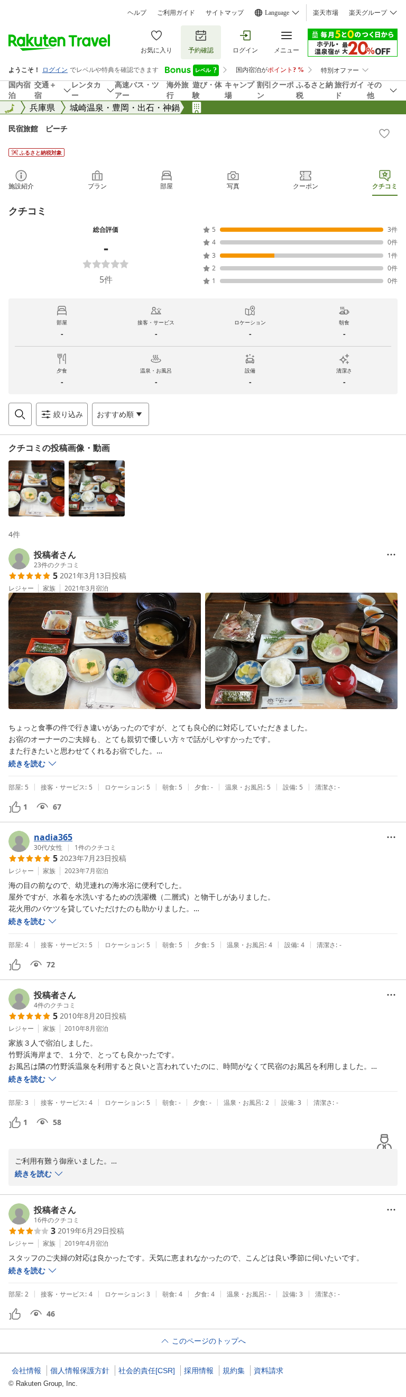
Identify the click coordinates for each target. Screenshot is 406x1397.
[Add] (384, 133)
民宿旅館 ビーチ (38, 128)
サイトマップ (225, 12)
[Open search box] (20, 414)
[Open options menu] (391, 554)
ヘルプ (136, 12)
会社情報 (26, 1370)
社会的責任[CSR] (146, 1370)
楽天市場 (325, 12)
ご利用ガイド (176, 12)
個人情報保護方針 (79, 1370)
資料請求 (268, 1370)
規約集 (234, 1370)
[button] (36, 488)
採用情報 (199, 1370)
